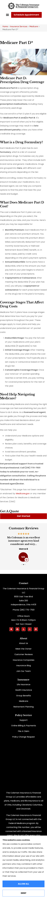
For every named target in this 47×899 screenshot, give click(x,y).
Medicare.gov (23, 493)
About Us (23, 643)
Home (5, 26)
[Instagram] (30, 629)
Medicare (33, 26)
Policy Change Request (23, 736)
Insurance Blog (23, 665)
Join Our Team (23, 671)
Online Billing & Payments (23, 725)
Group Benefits (23, 695)
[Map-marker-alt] (11, 629)
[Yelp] (23, 629)
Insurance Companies (23, 660)
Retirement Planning (23, 706)
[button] (7, 14)
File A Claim (23, 731)
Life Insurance (23, 684)
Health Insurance (23, 690)
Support (24, 720)
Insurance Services (18, 26)
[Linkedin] (36, 629)
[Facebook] (17, 629)
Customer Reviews (23, 654)
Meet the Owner (23, 648)
